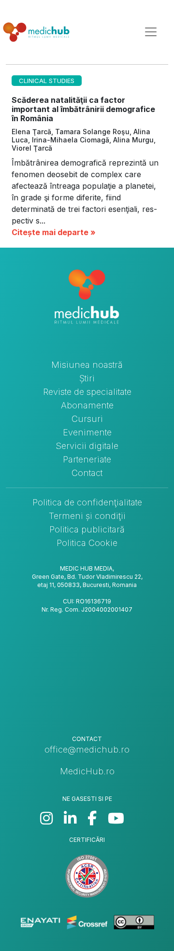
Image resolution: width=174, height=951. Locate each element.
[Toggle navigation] (150, 32)
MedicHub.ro (87, 771)
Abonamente (87, 405)
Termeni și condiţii (87, 516)
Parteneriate (87, 459)
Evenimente (87, 432)
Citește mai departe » (54, 232)
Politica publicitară (87, 529)
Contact (87, 473)
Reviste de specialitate (87, 392)
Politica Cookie (87, 543)
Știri (87, 378)
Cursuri (87, 419)
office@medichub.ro (87, 749)
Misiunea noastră (87, 365)
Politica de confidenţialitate (87, 502)
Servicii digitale (87, 446)
